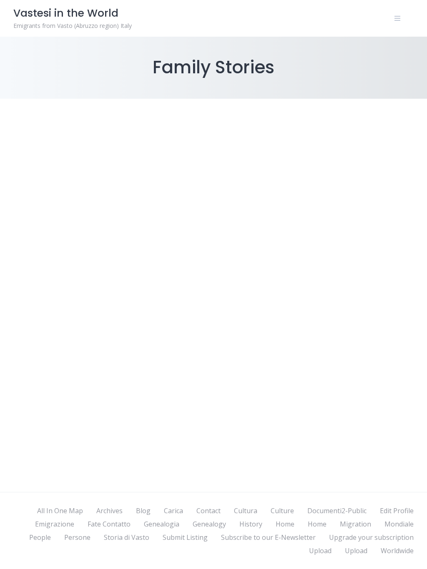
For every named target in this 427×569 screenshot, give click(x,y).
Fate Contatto (109, 524)
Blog (143, 510)
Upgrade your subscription (371, 537)
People (40, 537)
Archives (109, 510)
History (250, 524)
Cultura (245, 510)
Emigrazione (54, 524)
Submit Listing (185, 537)
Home (285, 524)
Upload (320, 550)
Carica (173, 510)
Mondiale (399, 524)
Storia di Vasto (126, 537)
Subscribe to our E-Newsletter (268, 537)
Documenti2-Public (337, 510)
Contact (208, 510)
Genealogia (161, 524)
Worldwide (397, 550)
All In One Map (60, 510)
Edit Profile (397, 510)
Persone (77, 537)
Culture (282, 510)
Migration (355, 524)
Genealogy (209, 524)
